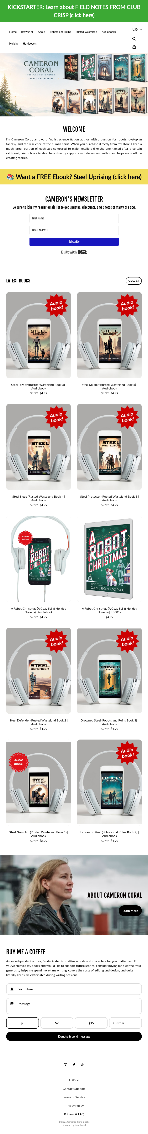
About (41, 31)
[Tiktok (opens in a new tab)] (82, 1065)
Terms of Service (74, 1097)
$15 (91, 1023)
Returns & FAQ (74, 1114)
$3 (22, 1023)
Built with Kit (74, 252)
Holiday (13, 43)
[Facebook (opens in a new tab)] (74, 1065)
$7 (57, 1023)
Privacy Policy (74, 1105)
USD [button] (135, 29)
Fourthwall (80, 1125)
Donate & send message (74, 1036)
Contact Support (74, 1088)
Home (13, 31)
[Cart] (134, 47)
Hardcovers (30, 43)
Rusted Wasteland (86, 31)
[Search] (134, 39)
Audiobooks (109, 31)
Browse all (27, 31)
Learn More (130, 910)
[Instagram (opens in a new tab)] (65, 1065)
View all (133, 281)
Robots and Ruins (60, 31)
